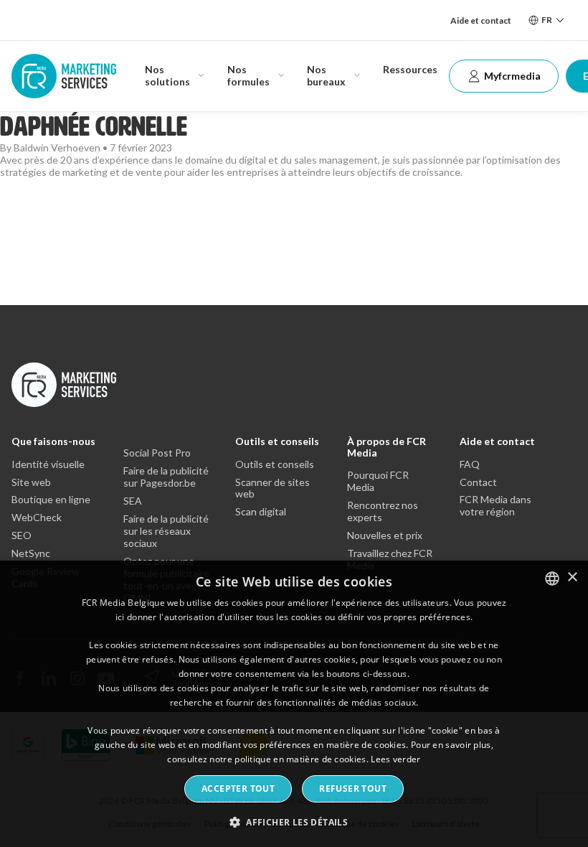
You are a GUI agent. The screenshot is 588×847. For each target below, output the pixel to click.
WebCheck (36, 517)
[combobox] (552, 578)
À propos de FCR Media (386, 446)
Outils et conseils (277, 441)
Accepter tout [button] (238, 788)
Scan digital (260, 512)
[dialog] (294, 704)
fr (546, 19)
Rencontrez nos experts (382, 511)
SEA (132, 501)
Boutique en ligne (50, 499)
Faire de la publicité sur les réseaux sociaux (166, 531)
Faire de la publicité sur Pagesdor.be (166, 477)
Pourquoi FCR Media (378, 481)
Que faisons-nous (53, 441)
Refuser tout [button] (353, 788)
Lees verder (395, 759)
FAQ (470, 464)
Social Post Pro (157, 453)
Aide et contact (480, 20)
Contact (478, 482)
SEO (21, 535)
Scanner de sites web (272, 488)
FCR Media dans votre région (495, 506)
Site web (31, 482)
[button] (294, 821)
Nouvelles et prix (384, 535)
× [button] (571, 577)
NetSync (30, 553)
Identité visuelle (48, 464)
